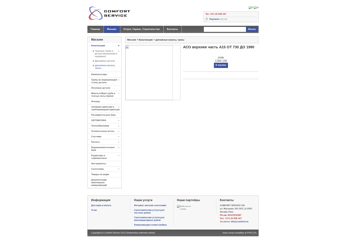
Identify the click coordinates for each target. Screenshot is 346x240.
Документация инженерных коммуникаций (99, 182)
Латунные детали (100, 88)
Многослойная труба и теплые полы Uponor (103, 94)
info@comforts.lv (240, 221)
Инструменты (98, 163)
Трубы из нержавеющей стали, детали (104, 81)
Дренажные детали (105, 61)
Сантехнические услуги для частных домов (149, 211)
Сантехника (97, 169)
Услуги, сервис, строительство (141, 29)
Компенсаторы (99, 74)
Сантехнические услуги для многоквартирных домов (149, 218)
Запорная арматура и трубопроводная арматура (105, 108)
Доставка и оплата (101, 205)
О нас (94, 210)
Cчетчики (96, 136)
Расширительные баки (103, 115)
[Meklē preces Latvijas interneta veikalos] (185, 207)
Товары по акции (100, 174)
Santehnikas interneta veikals (140, 233)
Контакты (172, 29)
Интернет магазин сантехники (150, 205)
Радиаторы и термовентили (99, 156)
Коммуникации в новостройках (150, 225)
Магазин (111, 29)
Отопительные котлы (102, 131)
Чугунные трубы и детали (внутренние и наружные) (106, 54)
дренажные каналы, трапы (169, 40)
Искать (252, 29)
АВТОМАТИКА (98, 120)
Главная (95, 29)
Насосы (95, 142)
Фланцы (95, 101)
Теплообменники (100, 126)
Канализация (98, 45)
